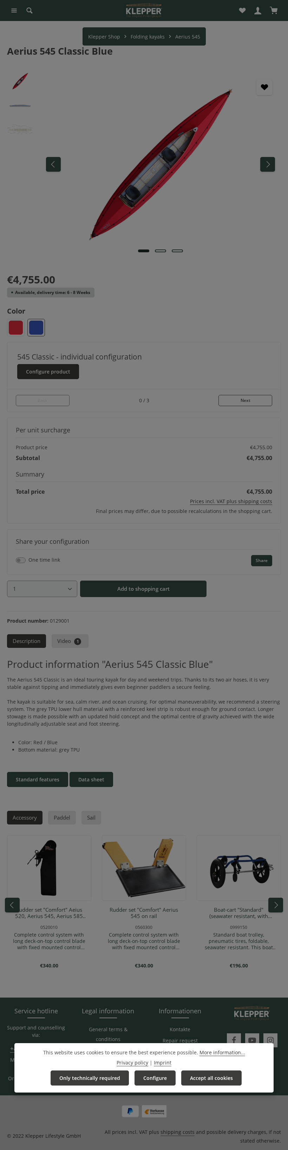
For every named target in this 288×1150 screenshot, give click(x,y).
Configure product (48, 371)
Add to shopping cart (143, 589)
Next (245, 400)
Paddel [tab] (62, 817)
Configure (155, 1078)
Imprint (162, 1062)
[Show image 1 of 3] (143, 250)
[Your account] (258, 11)
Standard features (37, 779)
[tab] (26, 641)
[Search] (29, 11)
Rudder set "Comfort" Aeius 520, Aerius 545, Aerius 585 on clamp (49, 912)
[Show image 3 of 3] (177, 250)
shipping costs (178, 1132)
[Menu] (14, 11)
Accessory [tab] (25, 817)
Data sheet (91, 779)
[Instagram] (270, 1040)
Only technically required (89, 1078)
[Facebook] (234, 1040)
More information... (222, 1052)
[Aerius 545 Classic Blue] (160, 164)
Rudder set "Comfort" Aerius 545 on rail (144, 912)
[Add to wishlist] (264, 87)
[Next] (267, 164)
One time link (44, 559)
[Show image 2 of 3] (160, 250)
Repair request (180, 1040)
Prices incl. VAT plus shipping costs (231, 501)
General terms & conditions (108, 1034)
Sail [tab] (91, 817)
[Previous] (53, 164)
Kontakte (180, 1029)
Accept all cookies (211, 1078)
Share (262, 560)
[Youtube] (252, 1040)
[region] (144, 164)
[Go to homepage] (144, 10)
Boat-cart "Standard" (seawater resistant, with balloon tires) (238, 912)
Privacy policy (132, 1062)
